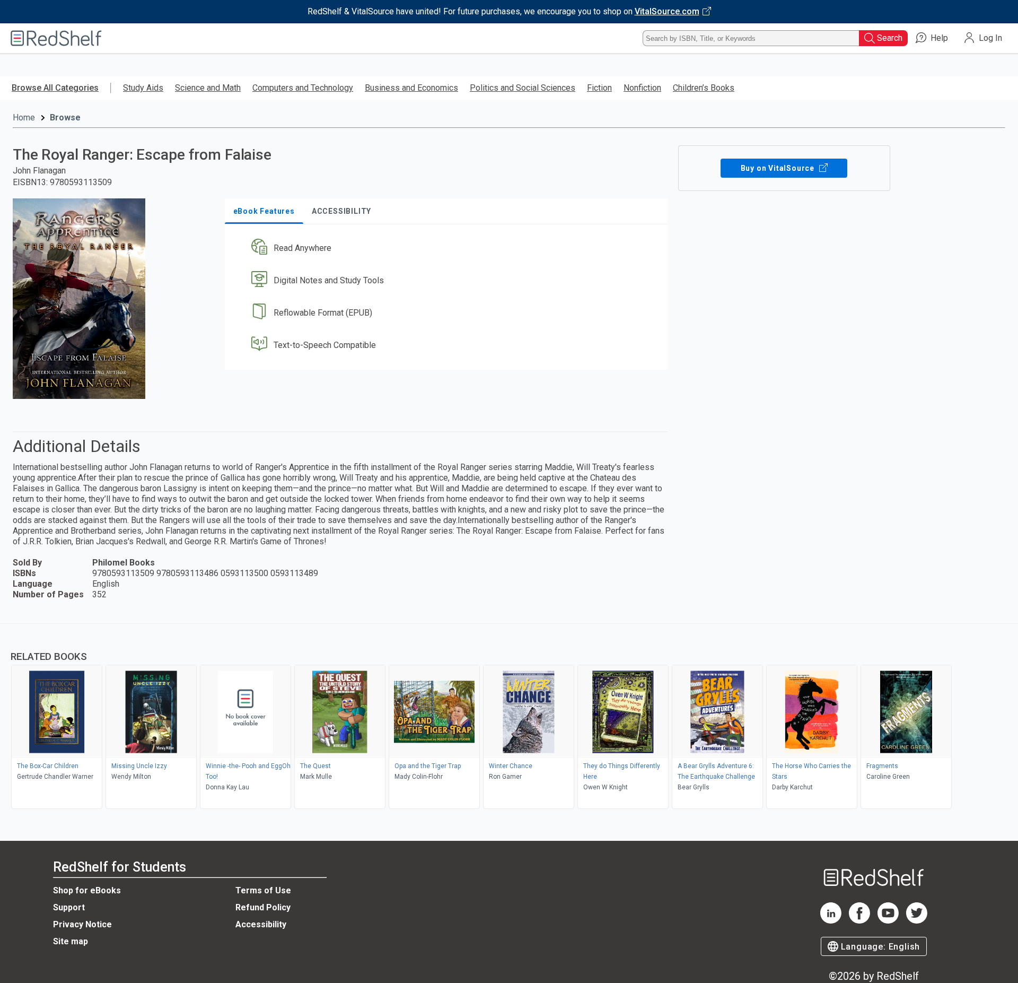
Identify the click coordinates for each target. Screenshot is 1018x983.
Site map (70, 941)
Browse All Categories (55, 88)
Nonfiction (642, 88)
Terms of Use (263, 890)
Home (24, 117)
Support (69, 907)
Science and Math (208, 88)
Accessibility (260, 924)
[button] (448, 248)
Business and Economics (411, 88)
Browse (65, 117)
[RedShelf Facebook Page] (859, 921)
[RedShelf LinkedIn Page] (830, 921)
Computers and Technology (302, 88)
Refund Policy (263, 907)
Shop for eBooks (87, 890)
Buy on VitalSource (779, 168)
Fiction (599, 88)
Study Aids (143, 88)
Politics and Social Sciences (522, 88)
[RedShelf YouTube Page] (888, 921)
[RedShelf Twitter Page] (916, 921)
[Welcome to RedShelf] (56, 38)
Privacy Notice (82, 924)
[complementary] (509, 717)
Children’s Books (703, 88)
